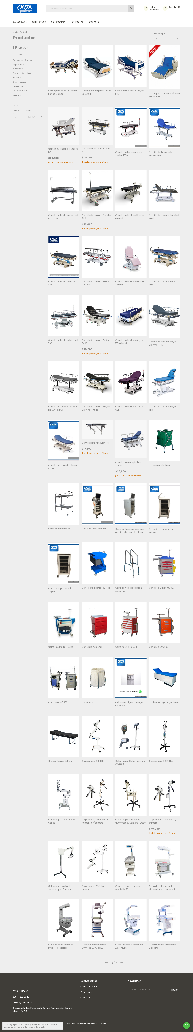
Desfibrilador (19, 86)
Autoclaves (18, 69)
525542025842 (20, 991)
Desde (16, 110)
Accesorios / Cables (22, 60)
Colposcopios (19, 82)
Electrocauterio (20, 90)
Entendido (40, 1027)
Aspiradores (18, 64)
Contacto (94, 22)
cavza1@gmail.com (23, 1002)
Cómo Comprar (58, 22)
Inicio (15, 32)
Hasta (28, 110)
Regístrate (154, 9)
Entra (152, 7)
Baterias (17, 77)
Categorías (19, 22)
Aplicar (41, 117)
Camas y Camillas (22, 73)
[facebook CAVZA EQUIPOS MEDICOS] (14, 981)
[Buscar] (131, 8)
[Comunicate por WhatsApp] (186, 1025)
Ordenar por (159, 33)
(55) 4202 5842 (21, 996)
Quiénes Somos (38, 22)
